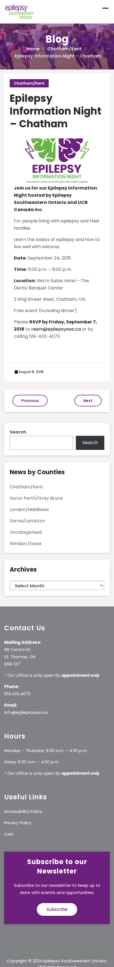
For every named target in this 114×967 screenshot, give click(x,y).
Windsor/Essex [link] (26, 543)
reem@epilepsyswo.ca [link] (56, 329)
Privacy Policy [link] (17, 823)
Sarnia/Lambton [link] (27, 521)
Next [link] (88, 400)
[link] (19, 11)
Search (18, 432)
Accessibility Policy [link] (23, 811)
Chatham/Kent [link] (29, 83)
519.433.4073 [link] (17, 694)
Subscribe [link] (57, 909)
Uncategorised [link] (26, 532)
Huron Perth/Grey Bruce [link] (36, 498)
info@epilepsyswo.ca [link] (26, 712)
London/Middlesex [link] (29, 509)
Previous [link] (30, 400)
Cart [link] (9, 834)
